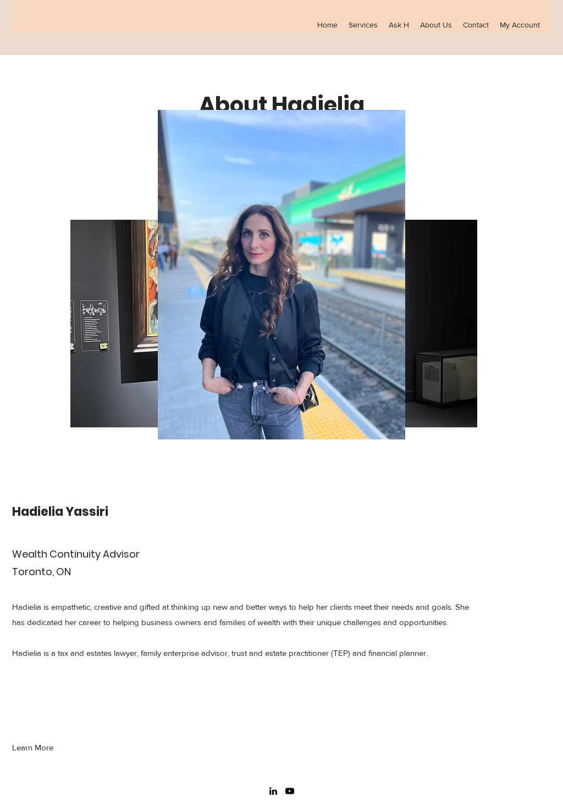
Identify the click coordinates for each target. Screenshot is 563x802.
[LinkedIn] (273, 791)
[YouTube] (289, 791)
